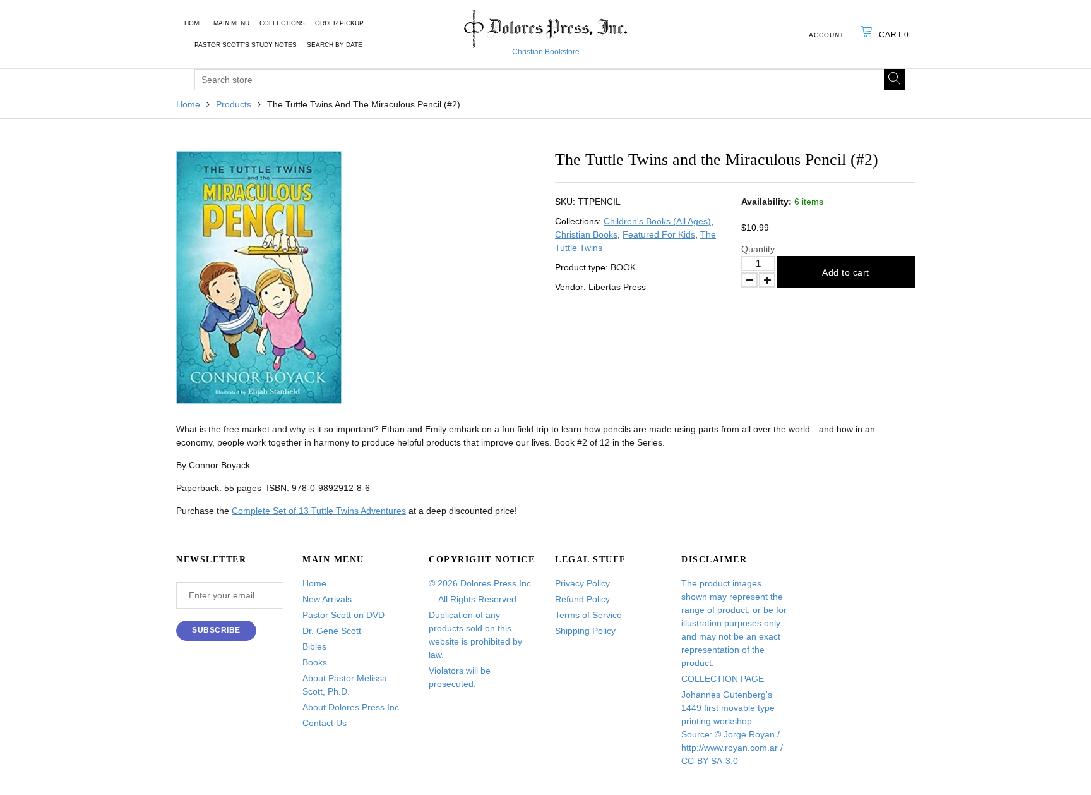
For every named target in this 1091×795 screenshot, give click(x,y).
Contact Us (324, 723)
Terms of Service (588, 615)
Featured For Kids (659, 234)
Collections (282, 23)
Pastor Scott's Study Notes (245, 44)
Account (826, 35)
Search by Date (334, 44)
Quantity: (759, 249)
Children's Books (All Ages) (657, 221)
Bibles (314, 646)
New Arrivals (327, 599)
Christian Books (586, 234)
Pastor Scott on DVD (343, 615)
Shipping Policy (585, 631)
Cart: (894, 34)
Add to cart (845, 272)
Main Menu (231, 23)
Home (193, 23)
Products (233, 104)
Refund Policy (582, 599)
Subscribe (216, 630)
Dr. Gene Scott (331, 631)
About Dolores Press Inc (350, 707)
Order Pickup (339, 23)
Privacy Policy (582, 583)
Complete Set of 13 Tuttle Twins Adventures (319, 511)
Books (314, 662)
